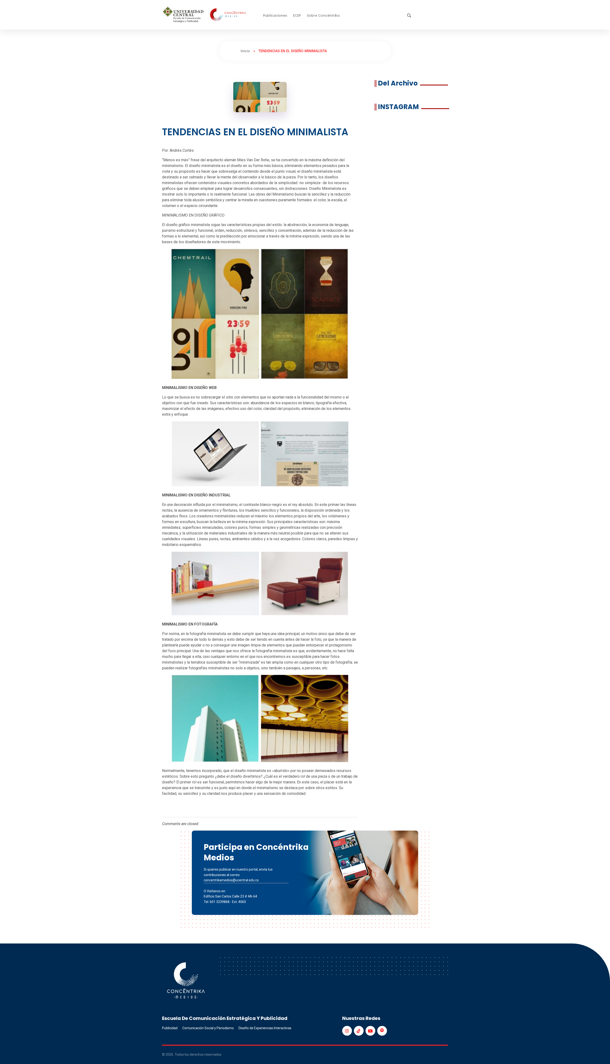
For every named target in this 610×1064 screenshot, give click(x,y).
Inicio (245, 51)
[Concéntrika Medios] (205, 15)
